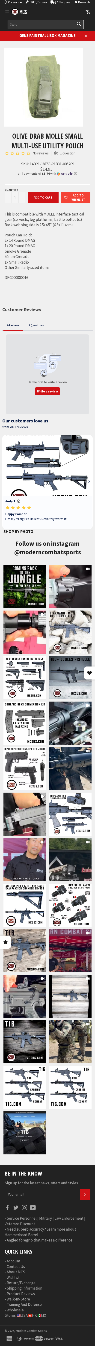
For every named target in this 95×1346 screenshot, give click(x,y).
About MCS (16, 1271)
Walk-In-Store (18, 1299)
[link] (24, 586)
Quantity (11, 190)
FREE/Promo (38, 2)
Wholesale (15, 1310)
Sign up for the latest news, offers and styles (41, 1183)
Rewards (84, 2)
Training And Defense (24, 1304)
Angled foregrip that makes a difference (39, 1240)
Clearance (15, 2)
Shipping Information (24, 1288)
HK (34, 1315)
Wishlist (13, 1277)
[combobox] (46, 24)
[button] (47, 173)
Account (14, 1261)
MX (43, 1315)
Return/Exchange (21, 1282)
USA (24, 1315)
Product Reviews (21, 1293)
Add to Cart (43, 197)
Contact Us (16, 1266)
